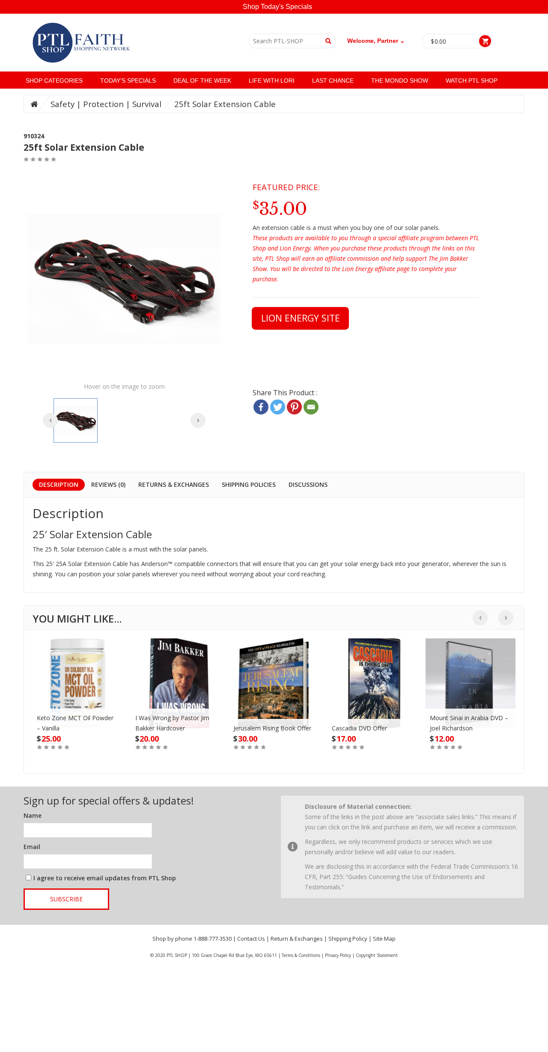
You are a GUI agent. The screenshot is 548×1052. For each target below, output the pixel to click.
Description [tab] (58, 484)
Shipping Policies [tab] (249, 484)
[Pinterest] (294, 406)
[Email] (311, 406)
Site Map (384, 938)
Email (32, 847)
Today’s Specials (128, 80)
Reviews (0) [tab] (108, 484)
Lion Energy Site (300, 318)
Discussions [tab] (308, 484)
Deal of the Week (202, 80)
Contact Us (251, 938)
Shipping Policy (347, 938)
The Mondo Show (399, 80)
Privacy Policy (338, 955)
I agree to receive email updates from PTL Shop (104, 878)
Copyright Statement (377, 955)
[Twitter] (277, 406)
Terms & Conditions (301, 955)
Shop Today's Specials (277, 6)
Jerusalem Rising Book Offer (272, 728)
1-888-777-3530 (213, 938)
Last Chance (333, 80)
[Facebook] (260, 406)
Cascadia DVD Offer (359, 728)
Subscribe (66, 899)
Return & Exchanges (297, 938)
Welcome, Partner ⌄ (376, 40)
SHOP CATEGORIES (54, 80)
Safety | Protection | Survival (106, 103)
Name (33, 815)
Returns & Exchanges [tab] (173, 484)
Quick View (77, 674)
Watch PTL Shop (471, 80)
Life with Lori (272, 80)
